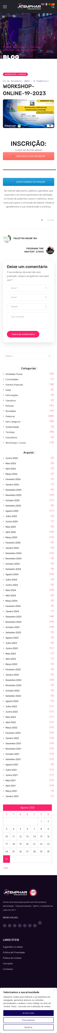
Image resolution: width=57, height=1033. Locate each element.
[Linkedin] (25, 925)
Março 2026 (11, 474)
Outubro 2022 (13, 690)
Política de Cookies (12, 958)
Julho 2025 (11, 516)
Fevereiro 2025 (13, 542)
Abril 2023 (11, 659)
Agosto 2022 (12, 701)
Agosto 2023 (12, 638)
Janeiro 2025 (12, 548)
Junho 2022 (12, 712)
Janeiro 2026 (12, 484)
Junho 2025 (12, 521)
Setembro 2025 (13, 505)
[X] (14, 925)
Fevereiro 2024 (13, 606)
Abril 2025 (11, 532)
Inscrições (8, 963)
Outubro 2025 (12, 500)
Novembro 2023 (13, 622)
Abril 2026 (11, 468)
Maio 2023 (11, 653)
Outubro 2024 (13, 564)
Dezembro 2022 (13, 680)
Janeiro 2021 (12, 796)
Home (6, 47)
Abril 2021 (11, 786)
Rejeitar (28, 1027)
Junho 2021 (11, 775)
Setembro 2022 (13, 696)
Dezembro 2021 (13, 743)
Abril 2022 (11, 722)
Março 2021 (11, 791)
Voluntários (11, 437)
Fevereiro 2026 (13, 479)
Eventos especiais (14, 384)
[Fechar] (54, 990)
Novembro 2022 (13, 685)
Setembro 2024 (13, 569)
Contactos (8, 969)
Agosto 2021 (12, 764)
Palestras (10, 416)
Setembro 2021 (13, 759)
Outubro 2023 (12, 627)
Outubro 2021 (12, 754)
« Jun (5, 867)
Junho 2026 (12, 458)
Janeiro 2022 (12, 738)
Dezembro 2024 (13, 553)
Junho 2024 (12, 585)
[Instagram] (9, 925)
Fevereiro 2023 (13, 669)
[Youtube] (19, 925)
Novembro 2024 (13, 558)
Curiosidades (12, 379)
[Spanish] (53, 4)
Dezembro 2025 (13, 490)
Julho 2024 (11, 579)
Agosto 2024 (12, 574)
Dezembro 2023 (13, 616)
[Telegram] (35, 925)
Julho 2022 (11, 706)
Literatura (11, 400)
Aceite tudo (28, 1013)
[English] (43, 4)
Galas (8, 389)
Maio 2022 (11, 717)
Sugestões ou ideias (13, 946)
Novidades (11, 411)
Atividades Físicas (14, 374)
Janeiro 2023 (12, 675)
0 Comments (40, 81)
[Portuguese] (50, 4)
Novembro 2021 (13, 749)
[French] (46, 4)
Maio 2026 (11, 463)
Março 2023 (11, 664)
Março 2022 (11, 727)
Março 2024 (11, 601)
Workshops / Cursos (26, 47)
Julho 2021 (11, 770)
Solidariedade (12, 426)
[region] (28, 1010)
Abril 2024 (11, 595)
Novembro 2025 (13, 495)
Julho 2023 (11, 643)
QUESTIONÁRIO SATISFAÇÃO (30, 181)
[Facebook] (4, 925)
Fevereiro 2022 (13, 733)
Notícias (10, 405)
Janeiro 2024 (12, 611)
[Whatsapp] (30, 925)
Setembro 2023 (13, 632)
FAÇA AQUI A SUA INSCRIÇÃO (30, 156)
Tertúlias (10, 432)
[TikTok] (40, 923)
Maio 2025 (11, 527)
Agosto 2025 (12, 511)
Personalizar (28, 1020)
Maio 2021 (11, 780)
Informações (12, 395)
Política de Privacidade (14, 952)
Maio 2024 (11, 590)
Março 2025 (11, 537)
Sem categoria (13, 421)
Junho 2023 (12, 648)
